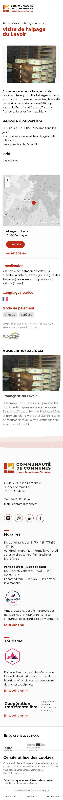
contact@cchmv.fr (24, 504)
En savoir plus (14, 624)
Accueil (7, 23)
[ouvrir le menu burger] (56, 8)
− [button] (7, 185)
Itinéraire (15, 244)
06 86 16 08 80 (16, 253)
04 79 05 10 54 (20, 499)
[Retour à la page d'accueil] (18, 8)
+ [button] (7, 180)
